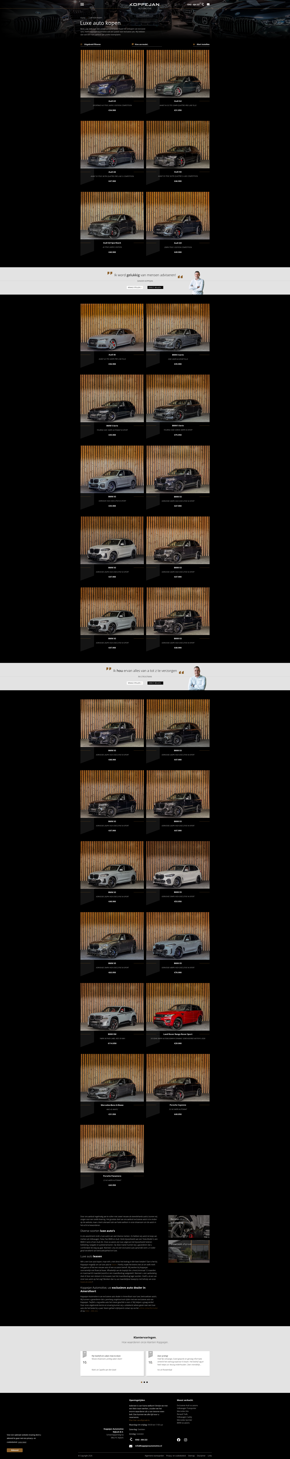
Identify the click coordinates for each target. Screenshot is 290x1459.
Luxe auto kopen (95, 17)
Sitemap (191, 1455)
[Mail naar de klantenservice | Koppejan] (208, 4)
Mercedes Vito (183, 1411)
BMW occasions (183, 1423)
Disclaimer (201, 1455)
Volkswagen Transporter (186, 1408)
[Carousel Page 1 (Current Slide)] (141, 1382)
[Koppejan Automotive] (145, 4)
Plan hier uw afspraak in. (139, 1420)
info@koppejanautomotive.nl (148, 1446)
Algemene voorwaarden (154, 1455)
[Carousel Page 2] (144, 1382)
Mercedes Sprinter (184, 1420)
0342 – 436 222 (91, 1311)
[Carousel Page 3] (147, 1382)
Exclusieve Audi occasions (187, 1405)
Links (210, 1455)
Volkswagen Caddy (184, 1417)
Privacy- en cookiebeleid (176, 1455)
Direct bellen (155, 287)
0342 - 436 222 (141, 1439)
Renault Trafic (182, 1414)
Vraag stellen (135, 287)
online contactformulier (148, 1308)
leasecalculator (86, 1282)
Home (82, 18)
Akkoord (14, 1450)
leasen (114, 1264)
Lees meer (22, 1442)
